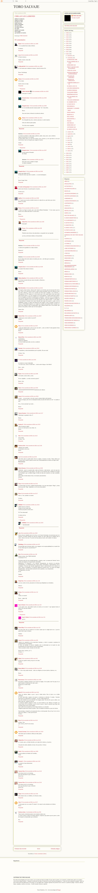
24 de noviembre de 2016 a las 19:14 (30, 208)
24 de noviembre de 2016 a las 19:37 (33, 316)
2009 (67, 165)
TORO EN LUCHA (71, 70)
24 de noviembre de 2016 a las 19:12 (35, 159)
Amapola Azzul (26, 97)
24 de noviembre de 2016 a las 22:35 (33, 445)
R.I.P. (65, 308)
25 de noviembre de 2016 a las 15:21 (29, 720)
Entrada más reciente (20, 848)
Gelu (19, 554)
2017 (67, 51)
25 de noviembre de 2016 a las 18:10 (32, 740)
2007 (67, 170)
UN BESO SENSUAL (72, 90)
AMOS (66, 181)
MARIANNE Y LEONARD (73, 108)
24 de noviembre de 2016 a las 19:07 (38, 150)
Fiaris (19, 387)
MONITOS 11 (70, 114)
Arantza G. (20, 424)
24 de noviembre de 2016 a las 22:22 (29, 435)
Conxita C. (20, 761)
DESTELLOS (67, 210)
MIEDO (66, 271)
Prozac (20, 208)
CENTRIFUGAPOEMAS (70, 196)
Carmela (20, 348)
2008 (67, 168)
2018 (67, 49)
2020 (67, 45)
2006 (67, 172)
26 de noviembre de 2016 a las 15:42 (30, 793)
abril (68, 144)
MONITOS (67, 276)
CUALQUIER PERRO (72, 92)
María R (20, 692)
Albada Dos (21, 740)
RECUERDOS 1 (71, 106)
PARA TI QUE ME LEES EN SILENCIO (73, 67)
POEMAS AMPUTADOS (70, 281)
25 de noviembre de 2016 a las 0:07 (32, 544)
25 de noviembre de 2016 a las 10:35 (33, 668)
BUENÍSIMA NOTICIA (72, 94)
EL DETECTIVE (68, 222)
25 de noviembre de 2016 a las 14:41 (30, 692)
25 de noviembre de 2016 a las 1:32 (32, 580)
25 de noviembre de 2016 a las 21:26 (32, 761)
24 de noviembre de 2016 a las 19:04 (38, 97)
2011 (67, 161)
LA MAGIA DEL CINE (72, 59)
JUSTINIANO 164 (71, 127)
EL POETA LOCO (68, 230)
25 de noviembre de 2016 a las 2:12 (30, 592)
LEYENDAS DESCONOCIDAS (71, 246)
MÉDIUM (66, 263)
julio (68, 138)
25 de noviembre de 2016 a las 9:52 (30, 658)
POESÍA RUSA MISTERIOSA (71, 303)
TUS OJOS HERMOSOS (73, 100)
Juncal (20, 396)
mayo (68, 142)
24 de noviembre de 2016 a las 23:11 (29, 483)
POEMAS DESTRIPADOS (70, 286)
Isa (19, 456)
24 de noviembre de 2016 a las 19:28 (31, 256)
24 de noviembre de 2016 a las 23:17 (29, 493)
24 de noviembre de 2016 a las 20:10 (31, 348)
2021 (67, 43)
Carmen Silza (21, 771)
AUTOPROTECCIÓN (69, 188)
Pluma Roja (21, 627)
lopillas (20, 198)
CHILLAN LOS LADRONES (70, 76)
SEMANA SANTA (68, 315)
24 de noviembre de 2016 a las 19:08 (30, 198)
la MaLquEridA (21, 66)
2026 (67, 32)
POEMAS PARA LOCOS (70, 291)
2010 (67, 163)
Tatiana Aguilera (22, 278)
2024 (67, 37)
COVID (66, 205)
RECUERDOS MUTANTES (70, 313)
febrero (69, 148)
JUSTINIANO (67, 241)
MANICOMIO (67, 258)
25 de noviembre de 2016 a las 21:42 (33, 771)
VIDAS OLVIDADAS (69, 325)
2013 (67, 157)
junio (68, 140)
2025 (67, 35)
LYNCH (66, 253)
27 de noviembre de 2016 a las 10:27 (29, 802)
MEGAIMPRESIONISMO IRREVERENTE (70, 266)
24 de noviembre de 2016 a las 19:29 (34, 266)
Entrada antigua (55, 848)
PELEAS (69, 120)
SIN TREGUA (70, 123)
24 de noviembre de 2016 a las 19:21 (34, 117)
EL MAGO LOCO (68, 227)
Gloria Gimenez (22, 468)
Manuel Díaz (21, 337)
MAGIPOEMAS (68, 255)
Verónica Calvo (21, 812)
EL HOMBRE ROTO (72, 102)
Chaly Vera (24, 221)
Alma (19, 325)
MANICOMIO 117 (71, 125)
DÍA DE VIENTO (71, 112)
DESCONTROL (68, 208)
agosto (69, 136)
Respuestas (22, 88)
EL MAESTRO (67, 225)
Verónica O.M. (21, 445)
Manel (19, 43)
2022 (67, 41)
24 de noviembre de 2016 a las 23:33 (35, 522)
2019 (67, 47)
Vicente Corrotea (22, 731)
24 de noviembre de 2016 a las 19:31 (34, 278)
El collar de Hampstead (23, 186)
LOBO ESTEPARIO (69, 248)
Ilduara (20, 79)
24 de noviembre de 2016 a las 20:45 (30, 396)
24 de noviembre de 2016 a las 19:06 (38, 105)
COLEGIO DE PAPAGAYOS (71, 80)
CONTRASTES (68, 203)
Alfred (19, 658)
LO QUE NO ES (71, 104)
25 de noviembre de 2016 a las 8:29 (30, 640)
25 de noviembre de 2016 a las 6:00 (34, 228)
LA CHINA (66, 243)
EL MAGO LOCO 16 (72, 86)
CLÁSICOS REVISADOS (70, 200)
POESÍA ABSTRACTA (69, 293)
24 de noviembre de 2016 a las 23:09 (34, 468)
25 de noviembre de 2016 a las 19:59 (30, 751)
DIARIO (66, 213)
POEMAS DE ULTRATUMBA (71, 283)
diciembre (70, 55)
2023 (67, 39)
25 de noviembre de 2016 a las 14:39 (33, 679)
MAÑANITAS (67, 260)
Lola (19, 533)
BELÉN (66, 191)
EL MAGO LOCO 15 (72, 129)
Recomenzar (21, 679)
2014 (67, 155)
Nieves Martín (21, 668)
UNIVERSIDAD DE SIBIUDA (71, 320)
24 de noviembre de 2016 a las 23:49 (29, 533)
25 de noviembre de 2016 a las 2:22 (33, 604)
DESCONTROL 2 (71, 118)
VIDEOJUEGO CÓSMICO (70, 327)
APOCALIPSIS (67, 183)
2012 (67, 159)
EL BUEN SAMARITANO (70, 217)
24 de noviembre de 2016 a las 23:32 (31, 504)
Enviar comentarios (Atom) (40, 853)
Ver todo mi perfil (75, 17)
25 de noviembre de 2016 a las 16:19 (35, 731)
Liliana (20, 592)
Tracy (19, 483)
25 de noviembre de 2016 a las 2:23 (37, 617)
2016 (67, 53)
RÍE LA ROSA (70, 116)
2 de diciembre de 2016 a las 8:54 (33, 812)
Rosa (19, 493)
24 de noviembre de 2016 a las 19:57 (29, 325)
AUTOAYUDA (67, 186)
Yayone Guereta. (22, 413)
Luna (19, 55)
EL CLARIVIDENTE (69, 220)
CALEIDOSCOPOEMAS (70, 193)
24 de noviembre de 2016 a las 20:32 (28, 359)
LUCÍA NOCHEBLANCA (70, 250)
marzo (69, 146)
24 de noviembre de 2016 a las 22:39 (36, 221)
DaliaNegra (21, 544)
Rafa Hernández (22, 288)
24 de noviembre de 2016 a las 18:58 (30, 43)
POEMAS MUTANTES (69, 288)
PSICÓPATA (67, 305)
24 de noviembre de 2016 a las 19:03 (34, 171)
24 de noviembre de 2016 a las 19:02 (40, 91)
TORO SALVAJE (26, 6)
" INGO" (69, 110)
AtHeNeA (20, 504)
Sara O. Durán (21, 604)
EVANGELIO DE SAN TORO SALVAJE (73, 235)
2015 (67, 153)
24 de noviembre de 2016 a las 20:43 (30, 387)
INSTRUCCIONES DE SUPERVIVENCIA (72, 73)
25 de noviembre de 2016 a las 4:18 (32, 627)
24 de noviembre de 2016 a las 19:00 (34, 66)
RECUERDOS (67, 310)
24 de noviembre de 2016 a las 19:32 (34, 288)
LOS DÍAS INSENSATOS (73, 88)
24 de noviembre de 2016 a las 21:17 (35, 413)
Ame (19, 435)
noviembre (70, 57)
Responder (20, 50)
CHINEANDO (67, 198)
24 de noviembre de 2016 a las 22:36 (28, 456)
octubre (69, 131)
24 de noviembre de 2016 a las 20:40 (30, 373)
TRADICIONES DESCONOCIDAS (72, 318)
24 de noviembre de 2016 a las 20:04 (33, 337)
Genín (19, 751)
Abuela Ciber (21, 316)
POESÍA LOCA (68, 300)
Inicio (38, 848)
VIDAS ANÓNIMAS (69, 322)
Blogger (59, 890)
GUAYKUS (67, 238)
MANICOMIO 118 (71, 65)
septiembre (70, 134)
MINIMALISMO (68, 274)
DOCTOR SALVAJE (69, 215)
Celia (19, 802)
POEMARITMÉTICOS (69, 279)
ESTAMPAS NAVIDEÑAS (70, 232)
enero (69, 150)
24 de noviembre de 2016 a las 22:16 (32, 424)
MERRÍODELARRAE (69, 269)
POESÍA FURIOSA (68, 298)
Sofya (19, 793)
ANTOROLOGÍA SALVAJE (70, 25)
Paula (19, 373)
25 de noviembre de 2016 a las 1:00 (29, 554)
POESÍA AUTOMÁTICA (70, 296)
